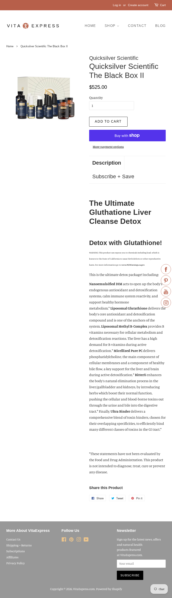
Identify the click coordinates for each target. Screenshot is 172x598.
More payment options (108, 147)
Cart (163, 5)
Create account (138, 5)
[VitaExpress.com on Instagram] (78, 540)
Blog (160, 26)
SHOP (111, 26)
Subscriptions (15, 551)
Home (9, 46)
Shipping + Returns (19, 545)
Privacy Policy (15, 563)
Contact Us (13, 539)
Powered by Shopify (109, 589)
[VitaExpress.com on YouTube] (86, 540)
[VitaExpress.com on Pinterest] (71, 540)
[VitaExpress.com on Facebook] (63, 540)
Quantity (96, 97)
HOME (90, 26)
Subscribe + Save (113, 176)
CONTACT (137, 26)
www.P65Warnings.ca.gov (132, 265)
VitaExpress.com (84, 589)
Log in (117, 5)
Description (106, 163)
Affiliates (12, 557)
